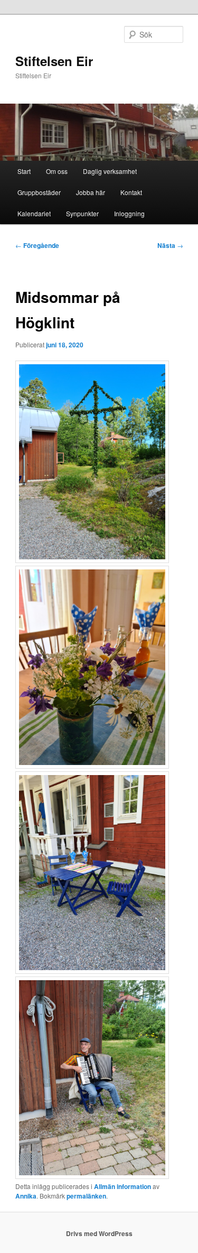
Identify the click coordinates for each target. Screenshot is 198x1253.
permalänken (86, 1196)
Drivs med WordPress (99, 1233)
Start (24, 171)
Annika (25, 1196)
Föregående (37, 245)
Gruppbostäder (39, 192)
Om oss (57, 171)
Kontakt (131, 192)
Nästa (170, 245)
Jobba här (90, 192)
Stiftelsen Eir (54, 61)
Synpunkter (82, 213)
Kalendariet (34, 213)
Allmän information (122, 1186)
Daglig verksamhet (110, 171)
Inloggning (129, 213)
